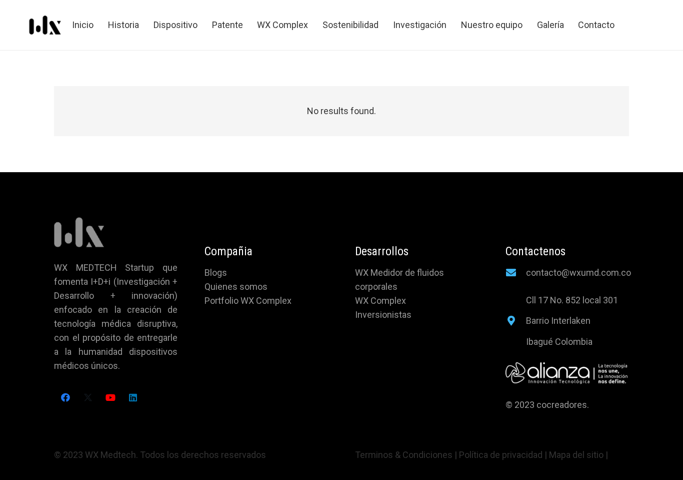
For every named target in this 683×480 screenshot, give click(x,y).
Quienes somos (236, 286)
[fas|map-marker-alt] (516, 321)
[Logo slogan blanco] (567, 373)
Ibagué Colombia (559, 341)
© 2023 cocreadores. (548, 404)
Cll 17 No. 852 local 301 (572, 300)
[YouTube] (110, 397)
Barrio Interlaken (558, 320)
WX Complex (380, 300)
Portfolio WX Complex (248, 300)
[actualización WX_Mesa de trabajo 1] (45, 25)
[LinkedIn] (133, 397)
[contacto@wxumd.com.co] (516, 273)
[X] (87, 397)
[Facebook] (65, 397)
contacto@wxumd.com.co (578, 272)
